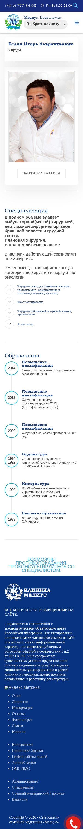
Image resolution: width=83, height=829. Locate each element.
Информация (22, 708)
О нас (16, 696)
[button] (75, 6)
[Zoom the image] (41, 72)
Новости (19, 732)
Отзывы (18, 714)
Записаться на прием (41, 173)
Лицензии (20, 702)
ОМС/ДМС (21, 768)
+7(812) (20, 6)
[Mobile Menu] (77, 22)
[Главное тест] (27, 592)
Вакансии (19, 799)
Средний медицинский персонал (38, 793)
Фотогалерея (22, 720)
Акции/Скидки (24, 762)
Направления (22, 744)
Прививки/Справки (27, 750)
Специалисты (23, 787)
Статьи (17, 726)
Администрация (25, 781)
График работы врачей (29, 756)
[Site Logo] (13, 22)
